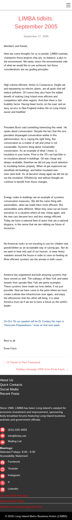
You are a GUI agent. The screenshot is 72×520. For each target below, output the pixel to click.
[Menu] (67, 5)
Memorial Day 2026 (12, 501)
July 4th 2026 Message (14, 495)
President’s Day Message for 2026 (21, 506)
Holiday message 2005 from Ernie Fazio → (42, 369)
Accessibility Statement (14, 455)
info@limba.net (17, 435)
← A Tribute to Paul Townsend (22, 362)
